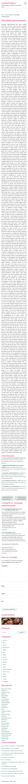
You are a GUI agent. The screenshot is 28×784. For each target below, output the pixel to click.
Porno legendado (5, 723)
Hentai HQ (3, 706)
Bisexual (5, 640)
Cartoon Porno (4, 736)
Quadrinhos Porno (5, 692)
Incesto (4, 657)
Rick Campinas (8, 532)
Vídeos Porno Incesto (6, 733)
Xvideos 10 (4, 690)
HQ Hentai (3, 730)
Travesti (5, 679)
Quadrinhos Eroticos (6, 718)
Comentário (4, 565)
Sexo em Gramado (5, 759)
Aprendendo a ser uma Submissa (11, 486)
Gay (4, 652)
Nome (3, 586)
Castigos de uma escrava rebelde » (21, 498)
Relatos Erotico (5, 700)
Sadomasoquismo (9, 14)
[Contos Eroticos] (12, 624)
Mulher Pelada (4, 738)
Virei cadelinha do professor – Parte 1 (12, 480)
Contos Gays (4, 704)
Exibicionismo (6, 647)
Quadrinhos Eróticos (6, 711)
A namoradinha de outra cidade (8, 766)
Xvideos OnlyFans (5, 702)
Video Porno (4, 719)
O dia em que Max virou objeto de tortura (13, 458)
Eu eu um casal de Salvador (8, 776)
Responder (4, 529)
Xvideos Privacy (5, 724)
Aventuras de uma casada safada (9, 768)
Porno (2, 709)
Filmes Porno (4, 707)
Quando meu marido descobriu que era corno (12, 771)
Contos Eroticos (8, 3)
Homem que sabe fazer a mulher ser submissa (12, 773)
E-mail (3, 593)
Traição (4, 676)
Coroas (4, 645)
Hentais (3, 740)
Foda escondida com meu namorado (10, 748)
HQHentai (3, 697)
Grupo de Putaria (5, 731)
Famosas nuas (4, 726)
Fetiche (4, 650)
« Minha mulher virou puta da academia (7, 498)
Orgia (4, 664)
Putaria (4, 667)
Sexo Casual (6, 671)
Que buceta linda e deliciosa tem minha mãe (11, 750)
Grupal (4, 654)
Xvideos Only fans (5, 714)
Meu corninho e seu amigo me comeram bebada (12, 745)
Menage (5, 662)
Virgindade (5, 681)
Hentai (2, 712)
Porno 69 (3, 721)
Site (2, 601)
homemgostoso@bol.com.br (8, 527)
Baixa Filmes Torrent (6, 688)
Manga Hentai (4, 695)
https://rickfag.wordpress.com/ (9, 549)
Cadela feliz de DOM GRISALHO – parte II (13, 473)
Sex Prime (3, 716)
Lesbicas (5, 659)
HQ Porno (3, 694)
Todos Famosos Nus (6, 735)
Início (2, 14)
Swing (4, 674)
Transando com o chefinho (7, 757)
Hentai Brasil (4, 728)
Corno (4, 642)
